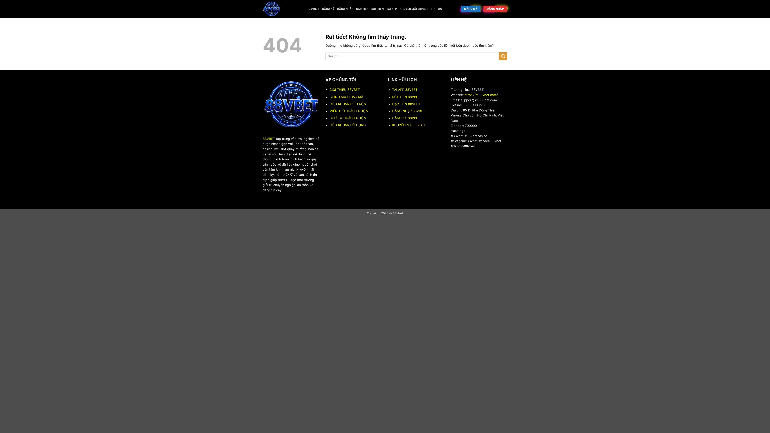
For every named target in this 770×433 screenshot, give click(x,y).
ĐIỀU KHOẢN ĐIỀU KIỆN (347, 104)
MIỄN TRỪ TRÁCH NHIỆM (349, 111)
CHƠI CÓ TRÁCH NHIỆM (348, 118)
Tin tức (436, 8)
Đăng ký (328, 8)
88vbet (314, 8)
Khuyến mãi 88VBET (414, 8)
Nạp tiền (362, 8)
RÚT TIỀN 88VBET (406, 97)
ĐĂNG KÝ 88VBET (406, 118)
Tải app (391, 8)
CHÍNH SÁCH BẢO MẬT (347, 97)
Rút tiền (377, 8)
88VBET (269, 139)
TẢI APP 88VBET (404, 90)
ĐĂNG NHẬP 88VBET (408, 111)
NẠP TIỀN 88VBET (406, 104)
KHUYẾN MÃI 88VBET (409, 125)
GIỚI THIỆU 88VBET (344, 90)
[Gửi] (503, 56)
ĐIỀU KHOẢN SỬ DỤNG (347, 125)
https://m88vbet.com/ (481, 95)
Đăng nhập (345, 8)
